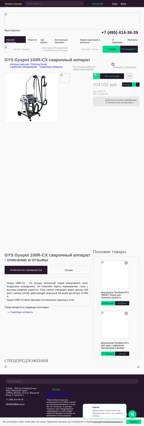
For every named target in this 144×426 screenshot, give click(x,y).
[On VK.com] (129, 78)
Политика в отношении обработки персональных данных (60, 395)
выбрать (122, 303)
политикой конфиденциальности (108, 422)
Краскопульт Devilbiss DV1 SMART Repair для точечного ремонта (115, 295)
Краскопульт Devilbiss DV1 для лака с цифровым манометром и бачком (115, 345)
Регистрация (12, 7)
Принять (134, 422)
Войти (123, 4)
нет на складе (122, 356)
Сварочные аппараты (21, 312)
